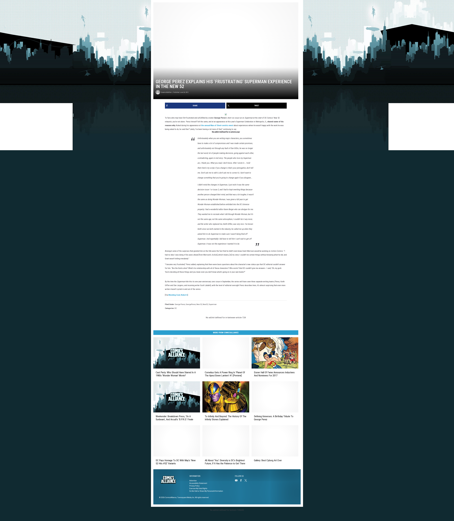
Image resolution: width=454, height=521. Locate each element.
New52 (205, 304)
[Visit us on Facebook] (242, 480)
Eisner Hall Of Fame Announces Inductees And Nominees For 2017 (274, 374)
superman (213, 304)
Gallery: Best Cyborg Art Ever (268, 460)
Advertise (193, 481)
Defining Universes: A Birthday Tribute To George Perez (273, 418)
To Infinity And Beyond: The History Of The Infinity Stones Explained (225, 418)
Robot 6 (184, 295)
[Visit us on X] (246, 480)
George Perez (180, 304)
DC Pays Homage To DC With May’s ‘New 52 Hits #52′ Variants (176, 462)
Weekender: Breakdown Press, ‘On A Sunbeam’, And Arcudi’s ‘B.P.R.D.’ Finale (174, 418)
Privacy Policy (194, 486)
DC (176, 308)
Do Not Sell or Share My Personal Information (206, 491)
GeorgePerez (191, 304)
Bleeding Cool (174, 295)
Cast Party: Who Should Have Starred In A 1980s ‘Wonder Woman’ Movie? (176, 374)
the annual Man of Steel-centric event (217, 125)
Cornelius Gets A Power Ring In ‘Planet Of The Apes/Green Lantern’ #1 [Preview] (225, 374)
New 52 (199, 304)
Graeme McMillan (166, 92)
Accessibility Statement (198, 483)
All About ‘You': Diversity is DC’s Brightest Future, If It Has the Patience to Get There (225, 462)
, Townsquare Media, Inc (185, 497)
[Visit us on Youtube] (237, 480)
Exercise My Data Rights (198, 488)
